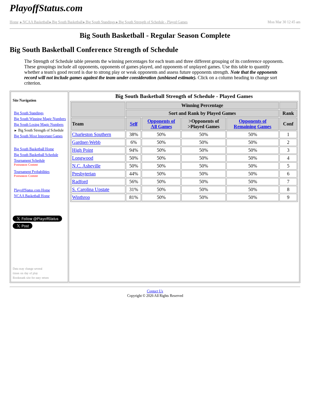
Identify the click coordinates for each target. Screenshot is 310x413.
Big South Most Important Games (38, 136)
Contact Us (155, 291)
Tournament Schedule (29, 160)
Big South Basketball (65, 22)
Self (133, 123)
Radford (80, 181)
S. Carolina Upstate (90, 189)
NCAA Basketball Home (32, 196)
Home (14, 22)
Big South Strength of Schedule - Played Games (151, 22)
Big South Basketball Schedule (36, 155)
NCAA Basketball (34, 22)
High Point (82, 150)
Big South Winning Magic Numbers (40, 119)
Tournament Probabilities (32, 172)
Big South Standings (98, 22)
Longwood (82, 158)
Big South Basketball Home (34, 149)
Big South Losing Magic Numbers (39, 124)
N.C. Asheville (86, 165)
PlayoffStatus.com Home (32, 190)
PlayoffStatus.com (46, 7)
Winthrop (81, 197)
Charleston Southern (91, 134)
